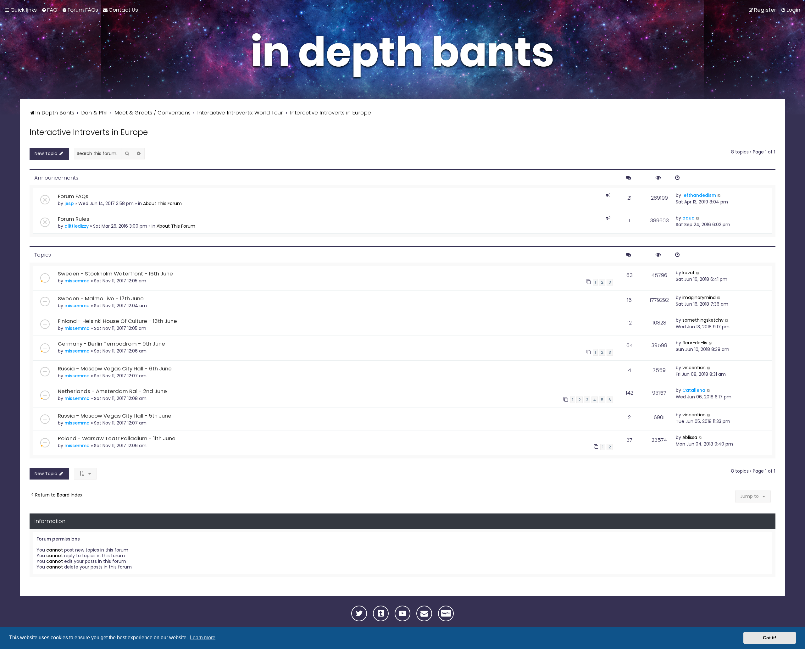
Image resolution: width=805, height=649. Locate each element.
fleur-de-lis (694, 343)
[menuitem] (49, 9)
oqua (688, 218)
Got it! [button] (769, 637)
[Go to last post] (719, 195)
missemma (77, 281)
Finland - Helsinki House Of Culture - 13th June (117, 321)
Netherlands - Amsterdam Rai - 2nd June (112, 391)
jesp (69, 203)
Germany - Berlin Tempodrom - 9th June (111, 343)
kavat (688, 272)
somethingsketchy (703, 320)
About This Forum (162, 203)
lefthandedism (699, 195)
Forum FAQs (73, 196)
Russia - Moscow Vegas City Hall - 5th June (114, 415)
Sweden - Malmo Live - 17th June (101, 298)
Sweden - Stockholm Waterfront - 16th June (115, 273)
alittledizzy (76, 226)
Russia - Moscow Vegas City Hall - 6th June (115, 368)
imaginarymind (699, 297)
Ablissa (689, 437)
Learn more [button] (202, 637)
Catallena (693, 390)
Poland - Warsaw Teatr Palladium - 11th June (116, 438)
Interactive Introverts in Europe (89, 132)
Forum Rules (73, 219)
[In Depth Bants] (402, 57)
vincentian (694, 367)
